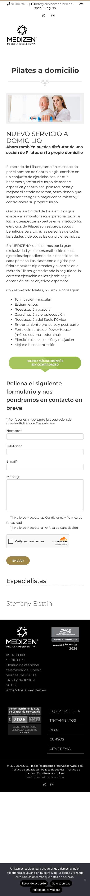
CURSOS (57, 739)
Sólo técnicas (61, 883)
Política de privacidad (25, 769)
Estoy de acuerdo (34, 883)
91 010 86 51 (19, 4)
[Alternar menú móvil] (82, 36)
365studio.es (57, 777)
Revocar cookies (53, 773)
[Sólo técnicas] (85, 880)
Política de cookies (52, 769)
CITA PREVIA (60, 749)
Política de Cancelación (37, 423)
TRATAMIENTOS (63, 720)
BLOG (54, 730)
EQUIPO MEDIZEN (65, 711)
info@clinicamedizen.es (53, 4)
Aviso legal (76, 765)
